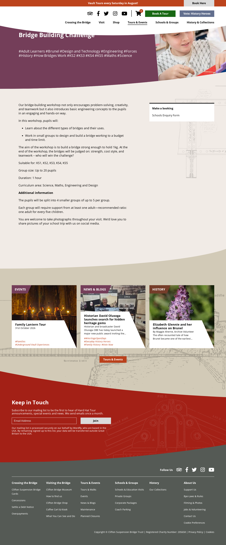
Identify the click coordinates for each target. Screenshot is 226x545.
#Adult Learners (32, 51)
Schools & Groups (167, 22)
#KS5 (99, 55)
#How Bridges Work (50, 55)
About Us (190, 483)
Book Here (199, 3)
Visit (102, 22)
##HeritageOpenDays (95, 338)
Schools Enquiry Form (166, 115)
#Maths (110, 55)
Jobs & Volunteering (195, 509)
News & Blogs (88, 502)
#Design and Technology (80, 51)
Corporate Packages (126, 502)
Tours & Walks (88, 489)
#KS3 (80, 55)
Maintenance (88, 509)
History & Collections (200, 22)
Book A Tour (160, 13)
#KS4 (90, 55)
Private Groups (123, 496)
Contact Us (190, 516)
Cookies (210, 532)
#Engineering (112, 51)
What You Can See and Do (60, 516)
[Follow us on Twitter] (106, 14)
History (154, 483)
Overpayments (20, 513)
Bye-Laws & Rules (193, 496)
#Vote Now (107, 344)
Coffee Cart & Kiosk (56, 509)
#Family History (92, 344)
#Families (20, 341)
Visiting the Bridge (58, 483)
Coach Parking (123, 509)
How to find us (54, 496)
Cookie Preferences (194, 522)
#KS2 (71, 55)
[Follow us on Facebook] (98, 14)
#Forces (130, 51)
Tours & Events (137, 22)
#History (26, 55)
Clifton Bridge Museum (59, 489)
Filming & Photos (193, 502)
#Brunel (52, 51)
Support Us (190, 489)
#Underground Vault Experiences (32, 344)
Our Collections (157, 489)
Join (95, 421)
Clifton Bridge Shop (57, 502)
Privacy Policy (196, 532)
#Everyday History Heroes (97, 341)
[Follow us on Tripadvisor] (90, 14)
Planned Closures (90, 516)
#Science (124, 55)
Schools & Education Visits (129, 489)
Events (84, 496)
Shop (116, 22)
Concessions (18, 500)
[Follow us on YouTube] (124, 14)
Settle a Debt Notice (23, 507)
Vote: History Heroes (196, 13)
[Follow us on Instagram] (115, 14)
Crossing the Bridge (77, 22)
